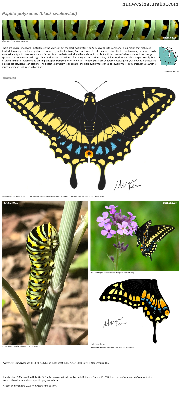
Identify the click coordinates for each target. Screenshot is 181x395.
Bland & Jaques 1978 (25, 362)
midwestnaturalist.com (44, 385)
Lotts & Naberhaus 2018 (95, 362)
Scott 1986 (63, 362)
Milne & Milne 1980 (47, 362)
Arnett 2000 (76, 362)
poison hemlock (73, 60)
